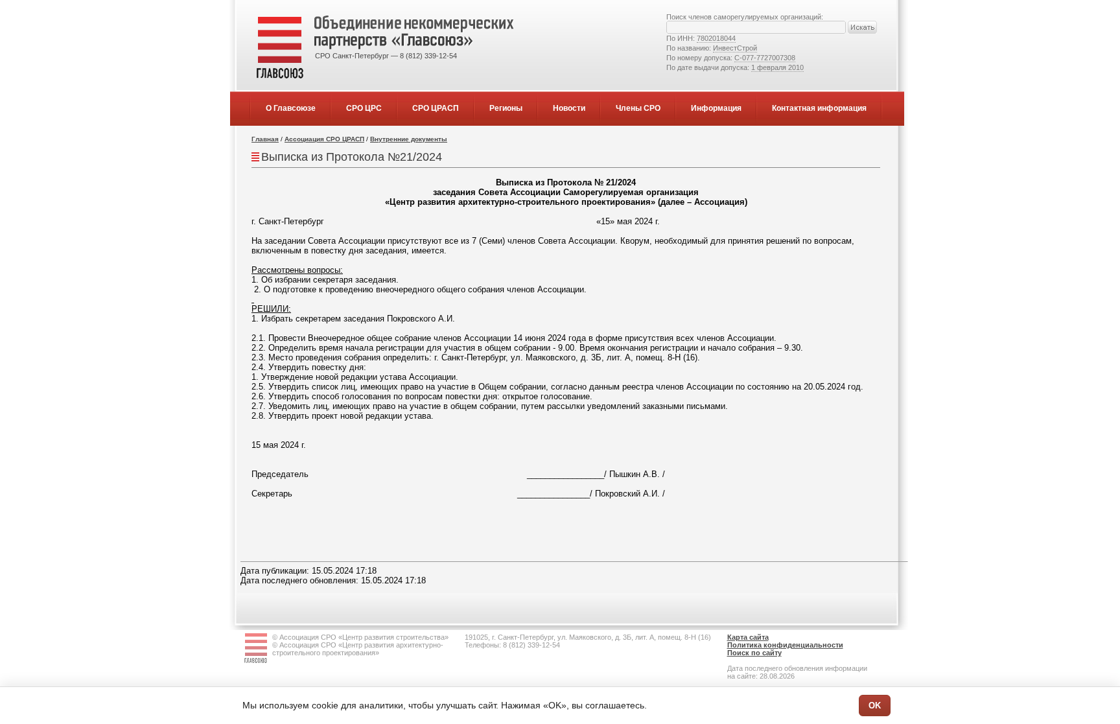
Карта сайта (748, 637)
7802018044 (716, 38)
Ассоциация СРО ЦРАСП (324, 139)
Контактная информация (819, 108)
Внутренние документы (408, 139)
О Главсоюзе (291, 108)
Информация (716, 108)
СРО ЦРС (364, 108)
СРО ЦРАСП (435, 108)
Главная (265, 139)
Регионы (505, 108)
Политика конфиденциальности (785, 645)
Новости (569, 108)
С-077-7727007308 (764, 58)
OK (875, 705)
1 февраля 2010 (777, 67)
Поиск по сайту (754, 653)
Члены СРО (638, 108)
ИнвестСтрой (735, 48)
